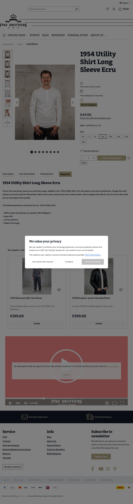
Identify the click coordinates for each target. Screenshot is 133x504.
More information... (93, 255)
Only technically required (42, 262)
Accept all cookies (92, 262)
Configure (69, 262)
